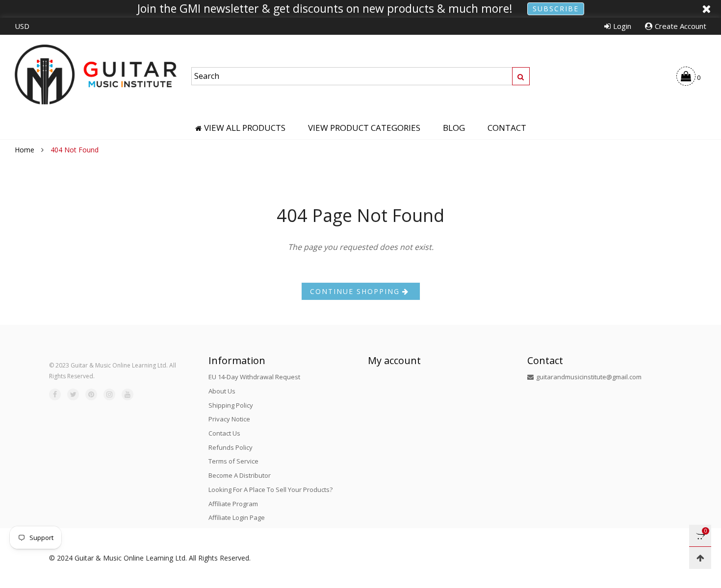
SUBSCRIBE (556, 8)
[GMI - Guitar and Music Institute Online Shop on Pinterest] (91, 394)
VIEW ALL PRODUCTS (244, 127)
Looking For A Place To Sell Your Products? (270, 489)
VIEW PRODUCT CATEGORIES (364, 127)
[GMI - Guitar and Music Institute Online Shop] (96, 74)
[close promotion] (706, 9)
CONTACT (507, 127)
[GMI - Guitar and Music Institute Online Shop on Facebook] (55, 394)
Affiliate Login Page (236, 517)
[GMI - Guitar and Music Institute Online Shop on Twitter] (73, 394)
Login (622, 26)
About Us (221, 391)
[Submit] (521, 76)
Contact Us (224, 433)
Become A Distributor (239, 475)
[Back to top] (700, 558)
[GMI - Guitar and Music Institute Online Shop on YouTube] (127, 394)
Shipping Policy (230, 405)
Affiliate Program (233, 503)
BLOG (454, 127)
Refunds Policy (230, 447)
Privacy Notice (229, 419)
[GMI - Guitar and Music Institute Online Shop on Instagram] (109, 394)
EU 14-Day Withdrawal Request (254, 376)
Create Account (680, 26)
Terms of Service (233, 461)
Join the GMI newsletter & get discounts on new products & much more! (325, 8)
